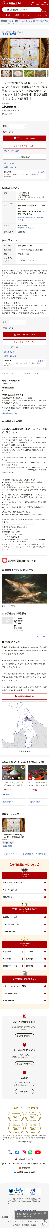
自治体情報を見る (26, 696)
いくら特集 (30, 951)
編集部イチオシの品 (10, 917)
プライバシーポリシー (16, 1221)
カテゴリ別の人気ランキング (13, 882)
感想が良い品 (7, 897)
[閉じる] (45, 1213)
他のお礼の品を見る (27, 228)
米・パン (15, 373)
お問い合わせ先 (10, 167)
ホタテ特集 (30, 959)
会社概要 (5, 1217)
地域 (17, 15)
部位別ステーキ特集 (10, 966)
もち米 (36, 373)
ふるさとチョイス (26, 1159)
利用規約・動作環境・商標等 (24, 1225)
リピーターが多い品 (10, 890)
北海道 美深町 (7, 846)
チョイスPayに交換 (10, 993)
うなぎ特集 (7, 951)
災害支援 (26, 1168)
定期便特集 (30, 966)
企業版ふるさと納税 (26, 1172)
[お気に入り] (44, 1223)
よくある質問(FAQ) (24, 1064)
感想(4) (8, 794)
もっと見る (41, 636)
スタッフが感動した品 (11, 924)
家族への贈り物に (9, 1000)
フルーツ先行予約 (9, 931)
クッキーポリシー (35, 1221)
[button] (45, 10)
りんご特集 (7, 959)
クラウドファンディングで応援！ (14, 986)
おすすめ (38, 15)
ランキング (27, 15)
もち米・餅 (26, 373)
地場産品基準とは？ (11, 413)
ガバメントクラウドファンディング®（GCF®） (26, 1164)
